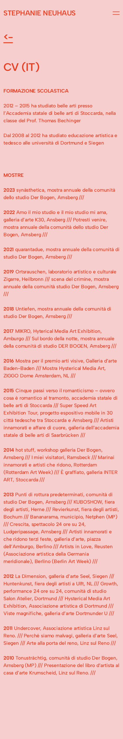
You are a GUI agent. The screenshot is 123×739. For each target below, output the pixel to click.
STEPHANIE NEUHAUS (39, 13)
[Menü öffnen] (116, 13)
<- (8, 37)
